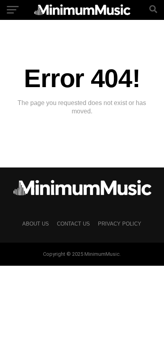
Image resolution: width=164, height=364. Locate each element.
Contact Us (73, 224)
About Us (35, 224)
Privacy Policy (119, 224)
